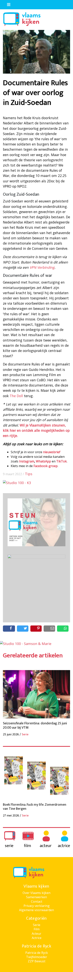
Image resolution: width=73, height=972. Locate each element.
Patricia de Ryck (36, 953)
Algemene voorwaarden (36, 910)
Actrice (36, 938)
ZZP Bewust (36, 961)
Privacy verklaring (37, 906)
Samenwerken (36, 897)
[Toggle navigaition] (7, 4)
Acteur (36, 933)
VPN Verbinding (42, 267)
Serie (36, 925)
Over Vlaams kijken (36, 893)
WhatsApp (43, 461)
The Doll (16, 395)
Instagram (26, 461)
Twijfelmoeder (36, 957)
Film (37, 929)
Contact (36, 901)
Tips (28, 474)
